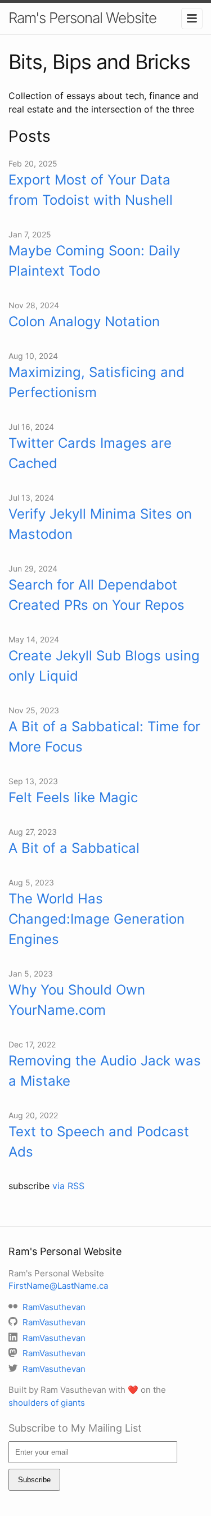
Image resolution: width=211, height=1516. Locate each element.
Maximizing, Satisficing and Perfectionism (96, 382)
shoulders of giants (46, 1402)
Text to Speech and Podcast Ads (98, 1141)
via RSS (68, 1185)
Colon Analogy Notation (84, 321)
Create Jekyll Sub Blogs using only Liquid (104, 665)
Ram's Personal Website (82, 17)
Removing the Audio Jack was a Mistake (104, 1070)
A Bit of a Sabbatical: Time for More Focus (104, 736)
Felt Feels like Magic (73, 797)
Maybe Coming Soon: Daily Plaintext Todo (94, 260)
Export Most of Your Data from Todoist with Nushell (90, 190)
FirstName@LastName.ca (58, 1285)
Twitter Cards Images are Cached (90, 453)
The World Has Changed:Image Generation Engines (96, 918)
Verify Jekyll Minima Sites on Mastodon (100, 524)
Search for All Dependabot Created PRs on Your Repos (96, 595)
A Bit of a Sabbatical (74, 848)
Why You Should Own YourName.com (76, 1000)
